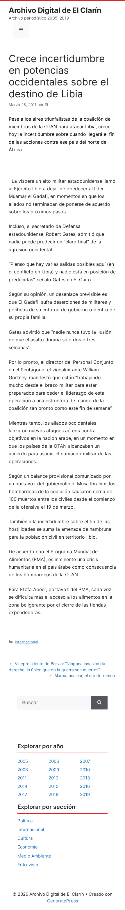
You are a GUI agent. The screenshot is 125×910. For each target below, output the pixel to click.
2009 (54, 769)
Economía (27, 847)
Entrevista (27, 864)
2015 (53, 786)
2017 (22, 794)
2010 (85, 769)
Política (25, 820)
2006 (54, 761)
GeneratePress (62, 901)
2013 (85, 778)
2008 (22, 769)
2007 (85, 761)
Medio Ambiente (34, 856)
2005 (22, 761)
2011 (22, 778)
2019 (85, 794)
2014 (22, 786)
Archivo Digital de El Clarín (55, 10)
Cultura (25, 838)
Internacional (26, 642)
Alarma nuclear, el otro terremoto (85, 675)
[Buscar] (99, 703)
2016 (85, 786)
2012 (53, 778)
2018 (53, 794)
